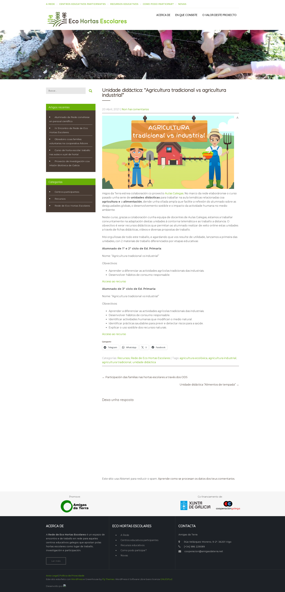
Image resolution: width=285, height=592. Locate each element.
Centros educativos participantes (139, 540)
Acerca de (163, 15)
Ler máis (56, 561)
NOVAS (182, 4)
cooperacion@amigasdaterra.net (203, 551)
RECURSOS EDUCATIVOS (124, 4)
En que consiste (186, 15)
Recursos (123, 358)
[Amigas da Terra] (75, 512)
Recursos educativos (132, 545)
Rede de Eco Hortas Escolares (150, 358)
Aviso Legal (52, 575)
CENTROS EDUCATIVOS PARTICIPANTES (82, 4)
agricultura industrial (222, 358)
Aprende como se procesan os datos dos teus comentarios (196, 478)
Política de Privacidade (72, 575)
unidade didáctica (144, 362)
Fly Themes (108, 579)
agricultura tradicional (116, 362)
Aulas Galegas (174, 193)
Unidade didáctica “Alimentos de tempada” (209, 384)
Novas (124, 555)
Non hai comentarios (135, 109)
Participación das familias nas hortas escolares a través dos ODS (145, 377)
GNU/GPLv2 (166, 579)
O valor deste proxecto (219, 15)
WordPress (77, 579)
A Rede (125, 535)
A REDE (50, 4)
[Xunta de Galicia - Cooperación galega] (210, 511)
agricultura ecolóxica (193, 358)
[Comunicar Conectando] (64, 586)
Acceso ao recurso (114, 281)
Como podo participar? (134, 550)
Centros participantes (67, 191)
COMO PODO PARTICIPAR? (158, 4)
